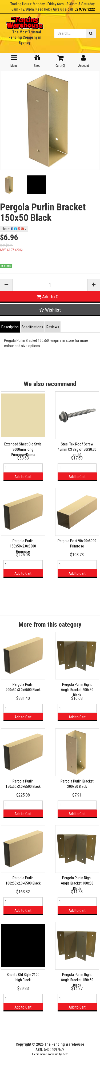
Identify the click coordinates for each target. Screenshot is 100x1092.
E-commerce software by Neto (50, 1054)
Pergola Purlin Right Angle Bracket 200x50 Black (77, 689)
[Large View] (9, 184)
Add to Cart (52, 296)
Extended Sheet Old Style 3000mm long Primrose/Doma (23, 449)
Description (10, 327)
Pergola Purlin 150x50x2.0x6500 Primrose (23, 546)
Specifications (32, 327)
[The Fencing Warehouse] (25, 21)
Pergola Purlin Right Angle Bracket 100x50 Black (77, 883)
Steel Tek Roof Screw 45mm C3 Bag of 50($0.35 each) (77, 449)
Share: (6, 229)
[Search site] (91, 33)
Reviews (52, 327)
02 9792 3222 (84, 9)
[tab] (10, 327)
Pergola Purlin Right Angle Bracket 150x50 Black (77, 979)
